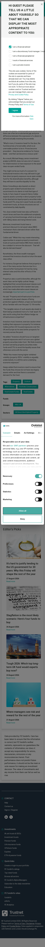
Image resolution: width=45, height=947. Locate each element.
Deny (22, 519)
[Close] (42, 4)
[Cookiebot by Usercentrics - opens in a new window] (31, 425)
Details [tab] (17, 433)
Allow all (22, 511)
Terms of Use (28, 105)
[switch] (38, 484)
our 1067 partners (18, 446)
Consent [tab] (6, 433)
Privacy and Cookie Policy (18, 95)
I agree (15, 110)
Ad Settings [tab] (29, 433)
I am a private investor (21, 65)
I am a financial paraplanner (23, 56)
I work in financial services (23, 60)
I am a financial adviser (21, 47)
